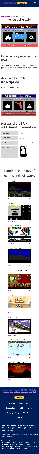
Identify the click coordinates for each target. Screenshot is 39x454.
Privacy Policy (10, 408)
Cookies (21, 408)
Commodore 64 (14, 335)
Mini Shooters (13, 295)
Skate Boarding (14, 248)
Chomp (10, 203)
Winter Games (13, 317)
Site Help (12, 403)
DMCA (30, 408)
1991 (22, 138)
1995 (29, 357)
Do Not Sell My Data (7, 430)
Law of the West (14, 226)
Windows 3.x (13, 221)
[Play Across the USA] (19, 47)
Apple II (11, 243)
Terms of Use (23, 403)
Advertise (26, 413)
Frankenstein (13, 181)
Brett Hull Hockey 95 (16, 340)
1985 (29, 243)
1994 (29, 199)
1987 (29, 380)
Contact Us (19, 417)
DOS (22, 133)
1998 (29, 266)
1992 (29, 290)
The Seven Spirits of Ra (17, 362)
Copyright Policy (13, 413)
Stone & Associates (27, 143)
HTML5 (10, 313)
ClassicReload (6, 16)
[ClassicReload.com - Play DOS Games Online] (8, 3)
